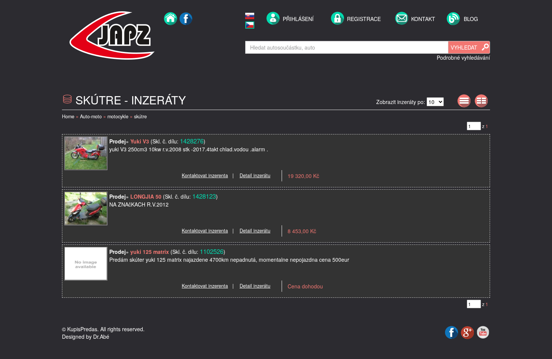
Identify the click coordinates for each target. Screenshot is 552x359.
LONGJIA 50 (145, 196)
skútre (140, 116)
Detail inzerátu (255, 175)
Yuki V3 (139, 141)
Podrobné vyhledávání (463, 57)
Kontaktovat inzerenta (205, 175)
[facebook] (186, 34)
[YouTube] (483, 331)
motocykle (117, 116)
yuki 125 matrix (149, 251)
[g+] (468, 331)
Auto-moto (91, 116)
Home (68, 116)
